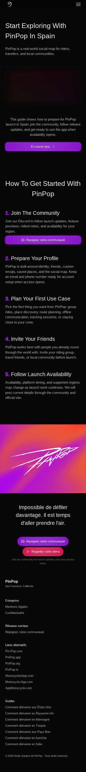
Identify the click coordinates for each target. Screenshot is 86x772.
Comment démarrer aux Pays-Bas (27, 732)
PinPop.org (12, 663)
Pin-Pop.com (13, 651)
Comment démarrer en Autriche (26, 738)
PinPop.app (13, 657)
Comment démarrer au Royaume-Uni (29, 713)
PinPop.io (11, 669)
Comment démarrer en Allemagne (27, 719)
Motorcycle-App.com (19, 682)
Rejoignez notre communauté (24, 632)
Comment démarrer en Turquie (25, 725)
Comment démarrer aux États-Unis (28, 707)
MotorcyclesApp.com (19, 675)
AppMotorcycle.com (18, 688)
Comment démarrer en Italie (23, 744)
